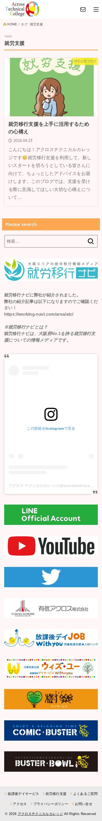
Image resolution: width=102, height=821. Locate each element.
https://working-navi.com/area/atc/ (38, 314)
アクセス (20, 804)
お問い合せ (83, 804)
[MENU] (96, 9)
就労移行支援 (56, 794)
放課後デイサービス (23, 794)
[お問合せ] (83, 9)
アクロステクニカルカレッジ (40, 814)
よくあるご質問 (85, 794)
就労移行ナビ (17, 294)
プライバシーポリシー (50, 804)
